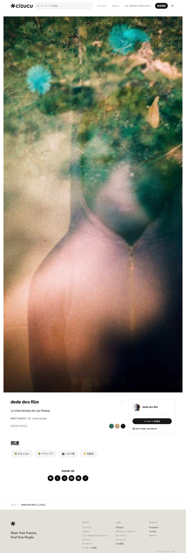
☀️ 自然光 (88, 453)
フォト (14, 504)
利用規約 (120, 527)
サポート (153, 535)
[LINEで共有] (50, 478)
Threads (153, 531)
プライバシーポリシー (126, 531)
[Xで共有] (57, 478)
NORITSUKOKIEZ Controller (29, 418)
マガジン (116, 6)
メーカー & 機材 (89, 547)
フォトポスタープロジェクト (138, 6)
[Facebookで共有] (71, 478)
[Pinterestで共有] (78, 478)
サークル (86, 539)
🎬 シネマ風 (68, 453)
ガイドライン (122, 535)
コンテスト (102, 6)
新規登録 (161, 6)
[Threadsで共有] (64, 478)
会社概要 (120, 543)
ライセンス (121, 539)
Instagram (153, 527)
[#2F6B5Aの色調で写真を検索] (111, 426)
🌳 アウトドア (45, 453)
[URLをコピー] (85, 478)
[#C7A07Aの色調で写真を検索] (117, 426)
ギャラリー (87, 543)
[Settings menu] (172, 6)
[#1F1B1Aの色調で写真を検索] (123, 426)
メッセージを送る (152, 421)
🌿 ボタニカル (21, 453)
